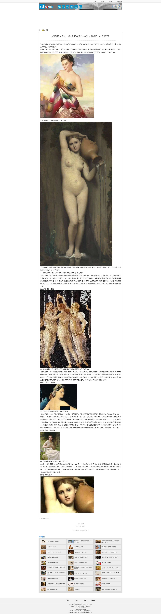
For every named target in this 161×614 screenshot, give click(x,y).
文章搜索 (119, 1)
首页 (95, 1)
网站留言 (111, 1)
